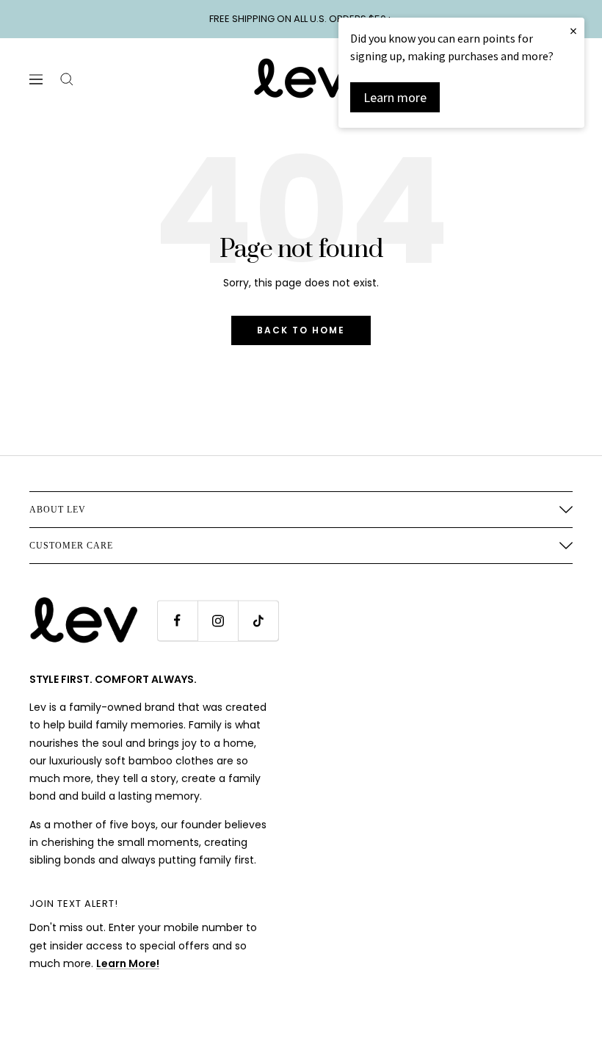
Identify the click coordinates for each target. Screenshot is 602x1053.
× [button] (573, 30)
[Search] (66, 79)
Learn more (395, 97)
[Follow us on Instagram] (217, 621)
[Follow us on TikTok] (258, 621)
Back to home (301, 330)
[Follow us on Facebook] (177, 621)
